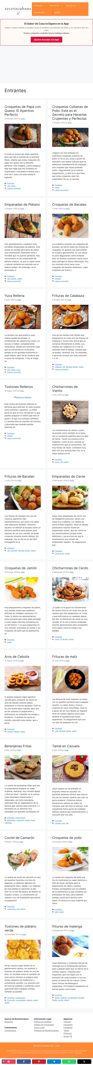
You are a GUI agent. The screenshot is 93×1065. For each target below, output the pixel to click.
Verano (22, 909)
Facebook (68, 1027)
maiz (56, 731)
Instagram (68, 1025)
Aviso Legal (39, 1027)
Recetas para (39, 12)
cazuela (58, 823)
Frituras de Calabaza (68, 296)
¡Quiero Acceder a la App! (46, 39)
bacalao (58, 279)
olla (8, 186)
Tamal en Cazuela (66, 746)
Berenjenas (11, 820)
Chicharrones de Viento (65, 389)
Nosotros (9, 1022)
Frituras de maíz (64, 657)
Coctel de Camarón (19, 838)
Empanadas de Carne (68, 476)
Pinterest (68, 1033)
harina (57, 998)
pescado (14, 550)
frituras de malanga (67, 926)
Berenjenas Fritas (18, 746)
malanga (63, 998)
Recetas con (71, 6)
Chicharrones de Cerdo (70, 568)
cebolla (10, 731)
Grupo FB (68, 1036)
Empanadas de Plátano (22, 204)
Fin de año (64, 639)
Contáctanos (10, 1030)
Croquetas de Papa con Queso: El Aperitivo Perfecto (23, 111)
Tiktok (66, 1030)
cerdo (57, 639)
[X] (84, 1061)
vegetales (8, 823)
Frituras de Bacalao (19, 476)
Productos (38, 6)
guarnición (20, 820)
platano (13, 279)
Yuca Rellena (14, 296)
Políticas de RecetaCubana (46, 1030)
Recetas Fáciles (72, 367)
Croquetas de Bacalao (69, 204)
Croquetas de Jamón (21, 568)
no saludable (21, 1000)
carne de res (59, 553)
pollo (57, 912)
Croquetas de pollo (67, 838)
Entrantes (10, 183)
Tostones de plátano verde (20, 928)
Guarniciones (20, 818)
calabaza (58, 367)
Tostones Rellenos (19, 387)
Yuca (18, 370)
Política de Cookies (42, 1022)
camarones (11, 909)
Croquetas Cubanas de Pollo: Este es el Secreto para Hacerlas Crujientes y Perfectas (70, 113)
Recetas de (54, 6)
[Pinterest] (39, 1061)
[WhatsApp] (69, 1061)
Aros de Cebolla (17, 657)
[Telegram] (54, 1061)
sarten (13, 186)
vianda (7, 1003)
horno (57, 462)
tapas (33, 820)
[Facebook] (24, 1061)
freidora (16, 731)
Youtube (67, 1022)
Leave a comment (14, 188)
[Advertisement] (46, 64)
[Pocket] (9, 1061)
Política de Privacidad (44, 1025)
